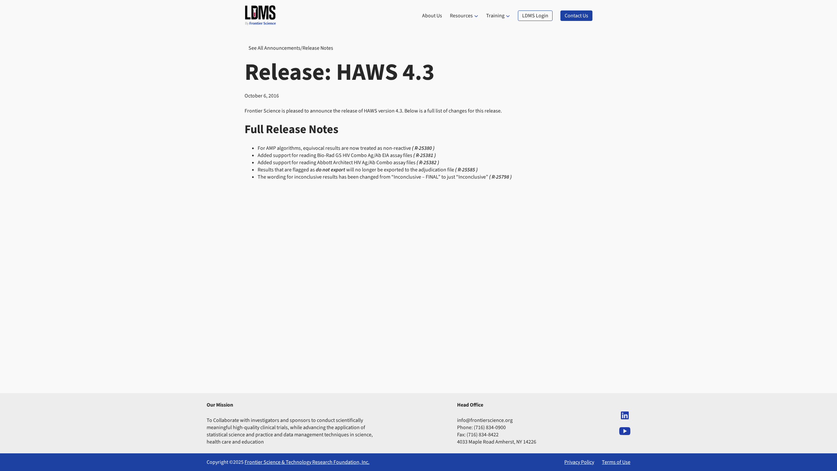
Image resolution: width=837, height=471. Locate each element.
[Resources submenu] (476, 16)
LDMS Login (535, 15)
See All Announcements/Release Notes (290, 48)
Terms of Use (616, 462)
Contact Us (576, 15)
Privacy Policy (579, 462)
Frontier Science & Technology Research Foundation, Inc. (307, 462)
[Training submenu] (508, 16)
